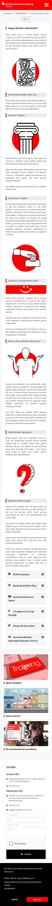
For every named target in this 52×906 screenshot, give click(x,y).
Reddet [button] (15, 899)
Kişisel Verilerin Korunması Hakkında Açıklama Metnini (22, 883)
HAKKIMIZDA (21, 13)
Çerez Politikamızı (24, 878)
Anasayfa (7, 13)
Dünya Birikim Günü (40, 13)
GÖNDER (27, 854)
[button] (4, 893)
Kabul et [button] (37, 899)
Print (27, 19)
